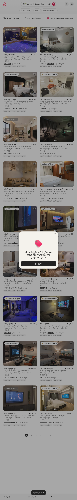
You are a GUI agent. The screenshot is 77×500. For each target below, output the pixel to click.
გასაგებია (38, 264)
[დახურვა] (55, 234)
